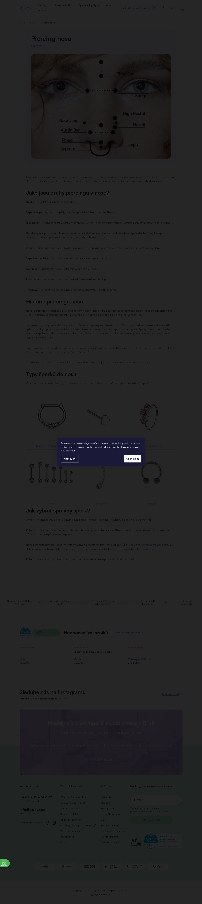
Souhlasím (132, 458)
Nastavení (70, 458)
